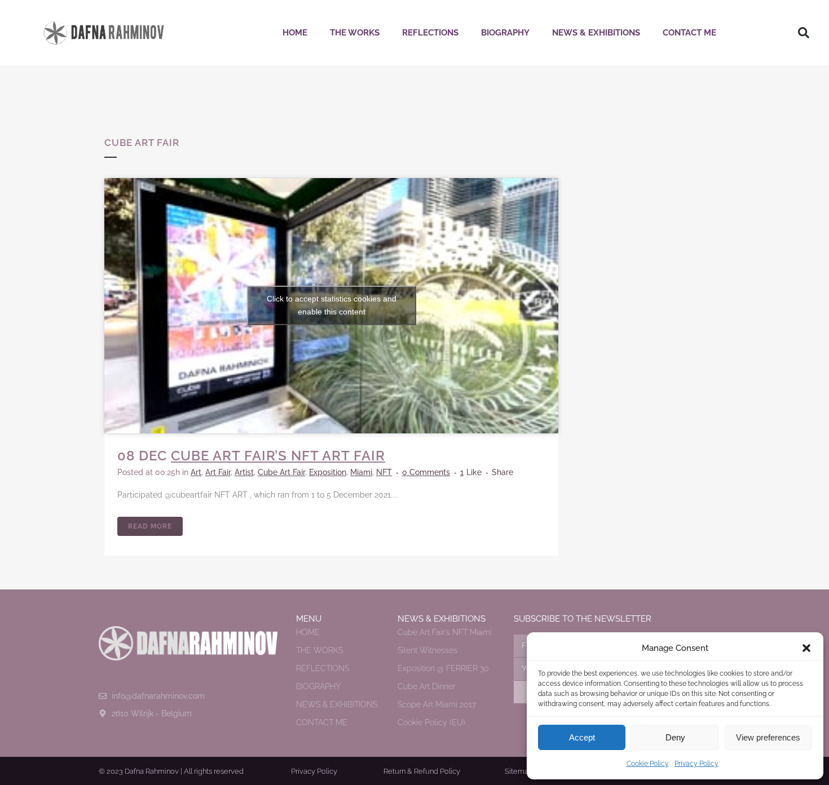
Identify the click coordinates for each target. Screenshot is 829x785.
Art (196, 472)
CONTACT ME (689, 33)
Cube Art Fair (281, 472)
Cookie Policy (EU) (431, 722)
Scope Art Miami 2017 (437, 704)
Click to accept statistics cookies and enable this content (331, 305)
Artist (244, 472)
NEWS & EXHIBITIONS (596, 33)
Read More (150, 526)
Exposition (327, 472)
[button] (806, 648)
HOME (295, 33)
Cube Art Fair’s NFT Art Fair (278, 455)
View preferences (768, 737)
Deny (675, 737)
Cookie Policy (648, 764)
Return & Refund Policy (421, 771)
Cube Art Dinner (427, 686)
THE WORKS (355, 33)
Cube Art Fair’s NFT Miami (445, 632)
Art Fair (218, 472)
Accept (582, 737)
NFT (384, 472)
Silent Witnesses (427, 650)
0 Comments (426, 472)
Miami (361, 472)
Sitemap (519, 771)
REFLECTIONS (430, 33)
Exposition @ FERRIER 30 (443, 668)
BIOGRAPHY (505, 33)
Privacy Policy (696, 764)
